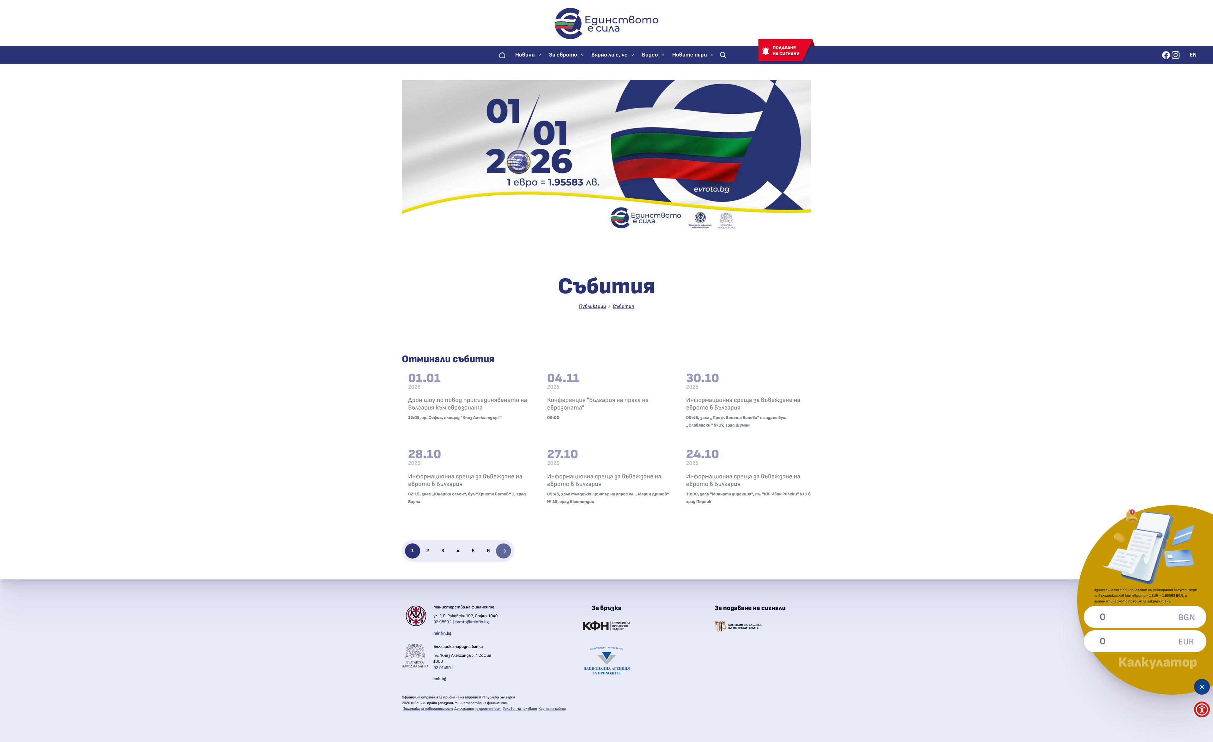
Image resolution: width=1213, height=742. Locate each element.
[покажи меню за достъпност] (1202, 709)
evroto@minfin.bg (472, 622)
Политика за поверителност (428, 709)
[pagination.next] (503, 551)
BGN (1186, 617)
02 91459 (442, 668)
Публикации (592, 306)
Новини (525, 55)
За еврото (563, 55)
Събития (623, 306)
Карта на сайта (552, 709)
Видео (650, 55)
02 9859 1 (442, 622)
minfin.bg (442, 633)
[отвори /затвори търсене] (723, 55)
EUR (1186, 641)
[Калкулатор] (1202, 687)
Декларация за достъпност (477, 709)
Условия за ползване (520, 709)
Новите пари (689, 55)
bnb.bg (439, 679)
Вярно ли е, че (609, 55)
